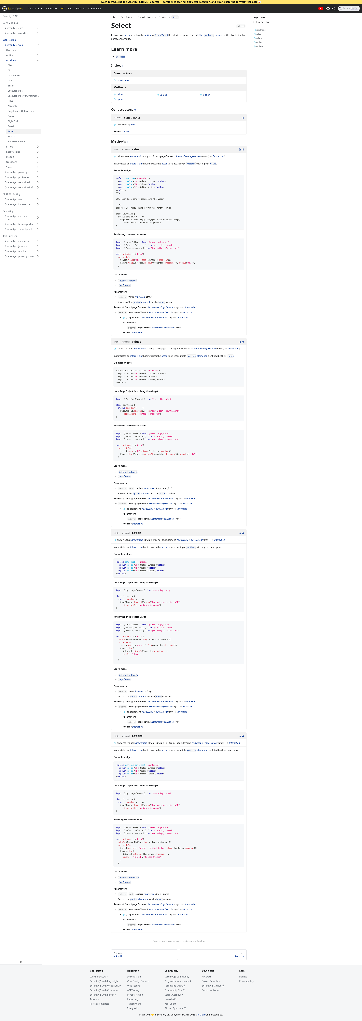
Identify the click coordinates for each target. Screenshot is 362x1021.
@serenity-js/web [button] (14, 44)
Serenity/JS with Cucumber (104, 990)
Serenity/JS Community (177, 976)
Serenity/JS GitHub (212, 985)
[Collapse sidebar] (21, 962)
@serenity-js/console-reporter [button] (16, 218)
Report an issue (210, 990)
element (142, 302)
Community (94, 8)
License (243, 976)
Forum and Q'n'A (174, 985)
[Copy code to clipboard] (240, 178)
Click (10, 70)
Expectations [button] (13, 151)
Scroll (11, 126)
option (206, 94)
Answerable (136, 156)
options (121, 99)
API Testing (133, 990)
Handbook (51, 8)
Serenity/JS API (10, 16)
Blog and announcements (178, 981)
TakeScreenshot (16, 141)
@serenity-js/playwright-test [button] (20, 256)
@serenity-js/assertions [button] (17, 33)
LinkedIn (169, 999)
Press (11, 116)
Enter (11, 85)
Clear (10, 65)
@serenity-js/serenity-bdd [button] (18, 229)
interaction (136, 163)
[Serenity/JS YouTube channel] (321, 8)
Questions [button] (11, 161)
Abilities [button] (10, 55)
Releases (80, 8)
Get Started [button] (34, 8)
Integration (133, 1008)
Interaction (218, 156)
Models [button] (10, 156)
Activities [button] (11, 60)
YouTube (169, 1003)
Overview (11, 50)
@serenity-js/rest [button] (14, 199)
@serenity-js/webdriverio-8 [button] (19, 187)
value (120, 94)
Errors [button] (9, 146)
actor (127, 35)
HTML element (210, 35)
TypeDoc (201, 941)
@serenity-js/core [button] (14, 28)
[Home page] (114, 17)
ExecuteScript (15, 90)
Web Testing (133, 985)
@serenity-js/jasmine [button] (16, 246)
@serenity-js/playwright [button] (17, 172)
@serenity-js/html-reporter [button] (19, 224)
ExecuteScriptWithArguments (23, 95)
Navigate (12, 106)
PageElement (194, 156)
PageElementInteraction (21, 111)
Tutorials (94, 999)
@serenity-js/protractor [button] (17, 177)
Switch (11, 136)
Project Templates (99, 1003)
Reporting (132, 999)
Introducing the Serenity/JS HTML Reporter (133, 2)
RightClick (13, 121)
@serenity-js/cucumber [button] (17, 241)
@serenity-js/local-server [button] (18, 204)
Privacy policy (246, 981)
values (163, 94)
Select (11, 131)
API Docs (206, 976)
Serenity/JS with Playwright (104, 981)
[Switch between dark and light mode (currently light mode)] (333, 8)
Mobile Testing (135, 994)
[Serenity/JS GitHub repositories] (328, 8)
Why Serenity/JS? (99, 976)
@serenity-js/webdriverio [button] (18, 182)
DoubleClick (14, 75)
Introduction (134, 976)
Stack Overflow (173, 994)
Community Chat (174, 990)
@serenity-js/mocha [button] (15, 251)
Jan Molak (201, 1014)
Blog (69, 8)
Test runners (134, 1003)
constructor (123, 80)
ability (148, 35)
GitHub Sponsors (174, 1008)
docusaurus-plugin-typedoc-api (178, 941)
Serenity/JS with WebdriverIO (105, 985)
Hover (11, 100)
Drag (10, 80)
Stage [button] (9, 167)
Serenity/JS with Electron (103, 994)
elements (197, 355)
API (62, 8)
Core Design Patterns (138, 981)
